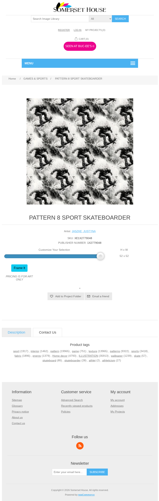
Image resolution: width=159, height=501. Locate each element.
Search (120, 18)
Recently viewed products (76, 405)
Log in (77, 30)
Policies (65, 411)
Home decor (59, 355)
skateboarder (72, 360)
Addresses (117, 405)
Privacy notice (20, 411)
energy (37, 355)
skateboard (49, 360)
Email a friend (100, 296)
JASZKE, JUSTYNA (84, 231)
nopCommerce (86, 494)
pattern (54, 351)
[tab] (16, 332)
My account (118, 400)
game (75, 351)
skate (137, 355)
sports (135, 351)
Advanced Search (72, 400)
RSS (80, 445)
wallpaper (117, 355)
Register (64, 30)
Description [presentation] (16, 332)
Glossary (17, 405)
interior (35, 351)
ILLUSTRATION (88, 355)
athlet (92, 360)
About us (17, 417)
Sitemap (17, 400)
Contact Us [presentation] (47, 332)
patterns (115, 351)
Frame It (19, 268)
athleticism (108, 360)
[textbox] (60, 18)
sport (16, 351)
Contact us (18, 423)
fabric (18, 355)
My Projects (118, 411)
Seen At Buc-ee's (79, 46)
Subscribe (97, 472)
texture (93, 351)
